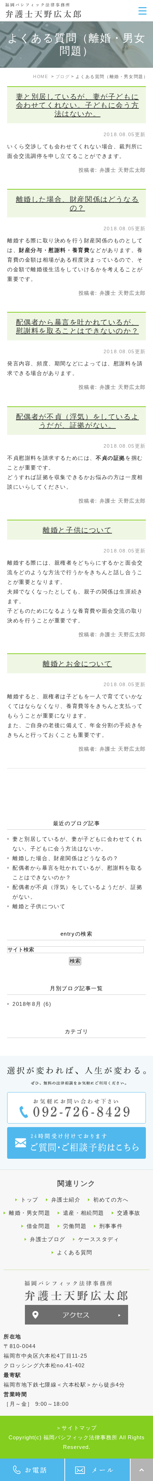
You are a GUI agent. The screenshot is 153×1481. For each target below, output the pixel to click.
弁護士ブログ (47, 1239)
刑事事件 (111, 1226)
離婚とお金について (77, 664)
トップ (29, 1200)
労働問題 (74, 1226)
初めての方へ (111, 1200)
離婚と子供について (77, 530)
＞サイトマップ (76, 1428)
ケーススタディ (99, 1239)
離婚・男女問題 (29, 1213)
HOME (40, 76)
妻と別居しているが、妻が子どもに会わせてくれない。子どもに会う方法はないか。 (77, 105)
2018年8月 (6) (32, 1004)
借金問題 (38, 1226)
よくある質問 (75, 1252)
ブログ (63, 76)
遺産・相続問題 (83, 1213)
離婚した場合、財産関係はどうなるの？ (65, 858)
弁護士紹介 (66, 1200)
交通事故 (129, 1213)
